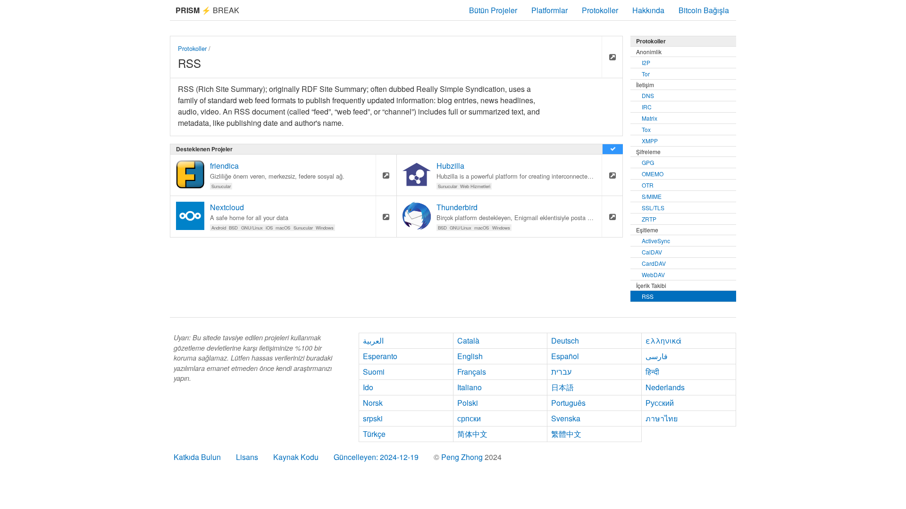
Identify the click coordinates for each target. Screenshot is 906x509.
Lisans (247, 457)
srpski (373, 418)
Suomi (374, 371)
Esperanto (380, 356)
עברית (561, 371)
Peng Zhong (463, 457)
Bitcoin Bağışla (704, 10)
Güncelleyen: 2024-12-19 (376, 457)
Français (471, 371)
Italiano (469, 387)
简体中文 (472, 433)
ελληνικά (663, 340)
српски (469, 418)
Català (468, 340)
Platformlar (549, 10)
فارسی (657, 356)
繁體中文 (566, 433)
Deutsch (565, 340)
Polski (467, 402)
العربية (373, 340)
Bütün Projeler (493, 10)
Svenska (565, 418)
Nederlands (665, 387)
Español (565, 356)
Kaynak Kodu (296, 457)
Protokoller (600, 10)
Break (207, 10)
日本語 (562, 387)
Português (568, 402)
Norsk (373, 402)
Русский (660, 402)
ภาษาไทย (662, 418)
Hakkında (648, 10)
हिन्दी (652, 371)
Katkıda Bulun (197, 457)
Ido (368, 387)
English (470, 356)
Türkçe (374, 433)
